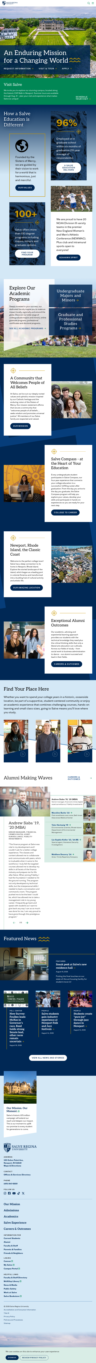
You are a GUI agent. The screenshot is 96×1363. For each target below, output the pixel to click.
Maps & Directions (12, 1165)
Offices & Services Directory (17, 1174)
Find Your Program (27, 253)
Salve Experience (15, 1223)
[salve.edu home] (10, 3)
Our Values (25, 187)
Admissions (11, 1210)
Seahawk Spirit (68, 257)
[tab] (70, 801)
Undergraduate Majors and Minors (70, 296)
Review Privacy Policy (34, 1358)
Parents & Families (13, 1249)
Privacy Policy (9, 1316)
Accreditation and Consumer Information (20, 1310)
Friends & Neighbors (13, 1253)
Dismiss (12, 1357)
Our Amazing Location (26, 588)
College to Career (65, 512)
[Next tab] (27, 923)
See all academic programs (26, 328)
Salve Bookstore (11, 1296)
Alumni (7, 1242)
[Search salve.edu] (89, 3)
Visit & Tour (46, 68)
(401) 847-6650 (11, 1183)
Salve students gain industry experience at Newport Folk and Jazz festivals (50, 1022)
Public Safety (10, 1288)
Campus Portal (11, 1268)
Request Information (17, 68)
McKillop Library (11, 1281)
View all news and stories (48, 1058)
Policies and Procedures (13, 1320)
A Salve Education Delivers (68, 167)
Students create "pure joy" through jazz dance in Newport (83, 1020)
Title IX (6, 1313)
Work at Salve (10, 1292)
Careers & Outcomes (66, 664)
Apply (65, 68)
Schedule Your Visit (82, 98)
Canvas (7, 1261)
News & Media (10, 1285)
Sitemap (7, 1323)
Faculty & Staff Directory (15, 1277)
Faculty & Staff (11, 1245)
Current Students (12, 1238)
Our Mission (20, 426)
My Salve (8, 1265)
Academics (11, 1216)
